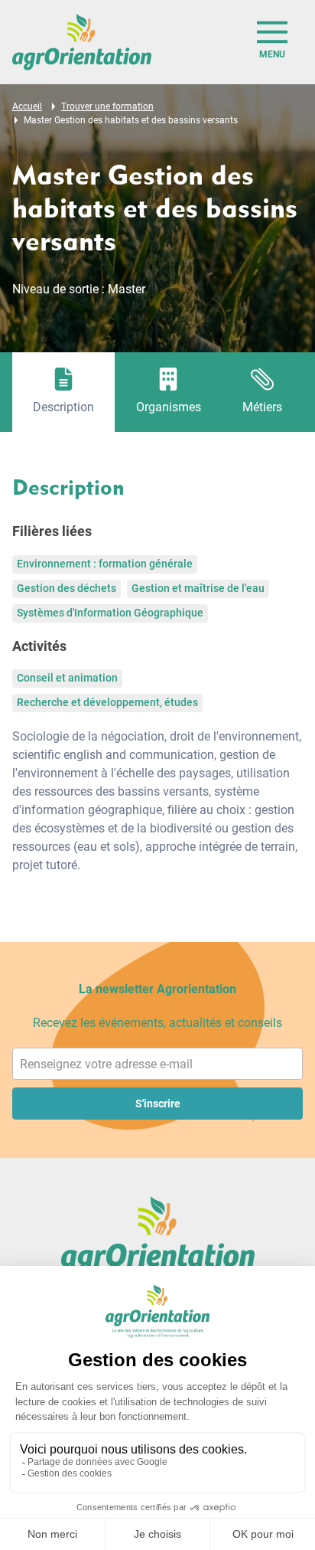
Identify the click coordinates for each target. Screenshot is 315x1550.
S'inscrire (157, 1103)
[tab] (63, 392)
